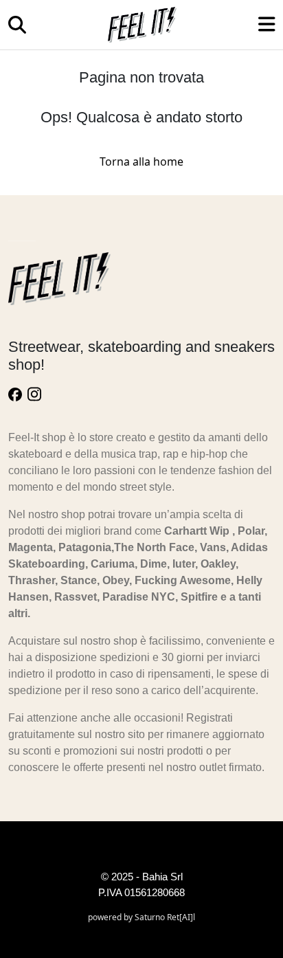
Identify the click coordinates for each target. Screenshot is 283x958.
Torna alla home (141, 161)
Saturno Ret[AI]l (165, 917)
